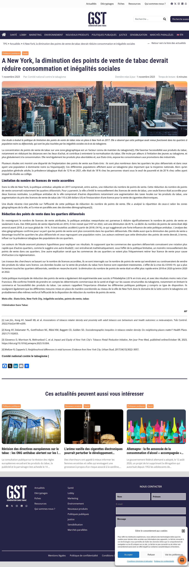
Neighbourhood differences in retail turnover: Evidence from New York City (64, 349)
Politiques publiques (104, 34)
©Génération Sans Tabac (15, 305)
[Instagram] (179, 4)
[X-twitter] (175, 4)
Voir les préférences (174, 554)
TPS (5, 43)
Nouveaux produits (77, 34)
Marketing (35, 34)
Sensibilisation (138, 34)
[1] (133, 150)
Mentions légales (57, 555)
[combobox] (148, 19)
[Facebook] (172, 4)
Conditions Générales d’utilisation (140, 561)
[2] (63, 167)
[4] (72, 248)
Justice (123, 34)
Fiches (121, 3)
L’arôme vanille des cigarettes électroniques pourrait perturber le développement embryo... (93, 451)
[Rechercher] (165, 19)
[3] (91, 207)
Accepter (128, 554)
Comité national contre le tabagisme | (25, 356)
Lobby (23, 34)
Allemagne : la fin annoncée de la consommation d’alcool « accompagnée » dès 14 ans (154, 451)
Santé (13, 34)
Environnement (53, 34)
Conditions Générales (113, 555)
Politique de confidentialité (164, 561)
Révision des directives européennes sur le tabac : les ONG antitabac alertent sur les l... (31, 451)
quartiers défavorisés (50, 190)
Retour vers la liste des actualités (166, 43)
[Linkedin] (182, 4)
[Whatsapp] (186, 4)
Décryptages (107, 3)
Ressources (135, 3)
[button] (183, 531)
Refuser (151, 554)
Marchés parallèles (161, 34)
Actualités (91, 3)
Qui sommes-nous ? (155, 3)
